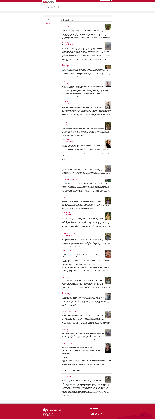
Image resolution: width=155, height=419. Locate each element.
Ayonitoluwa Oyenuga (69, 234)
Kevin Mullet (66, 213)
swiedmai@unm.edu (68, 377)
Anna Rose (65, 329)
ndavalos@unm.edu (68, 103)
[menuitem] (45, 12)
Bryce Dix (65, 123)
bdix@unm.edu (67, 124)
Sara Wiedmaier (67, 376)
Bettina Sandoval (67, 343)
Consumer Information (94, 414)
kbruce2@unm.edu (68, 66)
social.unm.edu (96, 410)
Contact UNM (100, 413)
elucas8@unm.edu (68, 199)
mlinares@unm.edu (68, 181)
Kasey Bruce (65, 65)
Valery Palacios (66, 250)
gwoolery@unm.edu (68, 313)
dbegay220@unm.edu (68, 44)
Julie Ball (64, 25)
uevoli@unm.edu (67, 345)
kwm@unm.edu (67, 214)
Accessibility (92, 413)
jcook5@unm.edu (67, 83)
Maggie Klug (65, 165)
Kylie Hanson (66, 139)
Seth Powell (65, 277)
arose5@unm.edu (67, 331)
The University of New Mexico (49, 2)
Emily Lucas (65, 197)
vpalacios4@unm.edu (68, 252)
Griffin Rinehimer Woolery (70, 311)
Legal (96, 413)
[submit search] (110, 0)
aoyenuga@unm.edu (68, 235)
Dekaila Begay (66, 43)
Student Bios (47, 23)
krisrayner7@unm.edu (68, 294)
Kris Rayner (65, 293)
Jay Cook (64, 82)
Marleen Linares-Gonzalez (70, 179)
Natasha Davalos (67, 102)
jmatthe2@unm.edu (68, 26)
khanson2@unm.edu (68, 141)
